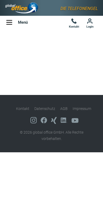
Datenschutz (44, 109)
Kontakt (22, 109)
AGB (64, 109)
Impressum (82, 109)
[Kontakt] (74, 21)
